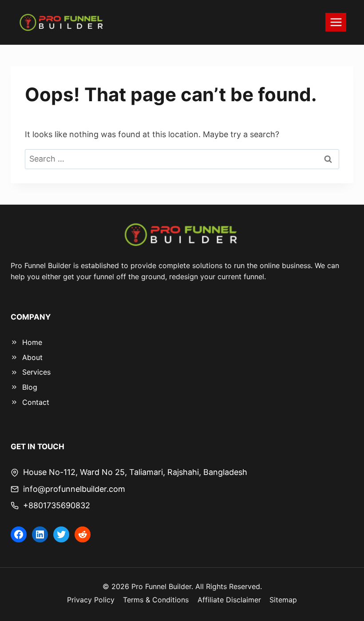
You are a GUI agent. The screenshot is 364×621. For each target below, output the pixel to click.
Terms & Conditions (156, 599)
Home (32, 342)
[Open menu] (335, 22)
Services (36, 372)
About (32, 357)
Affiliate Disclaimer (229, 599)
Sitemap (283, 599)
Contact (35, 402)
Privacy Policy (91, 599)
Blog (29, 387)
